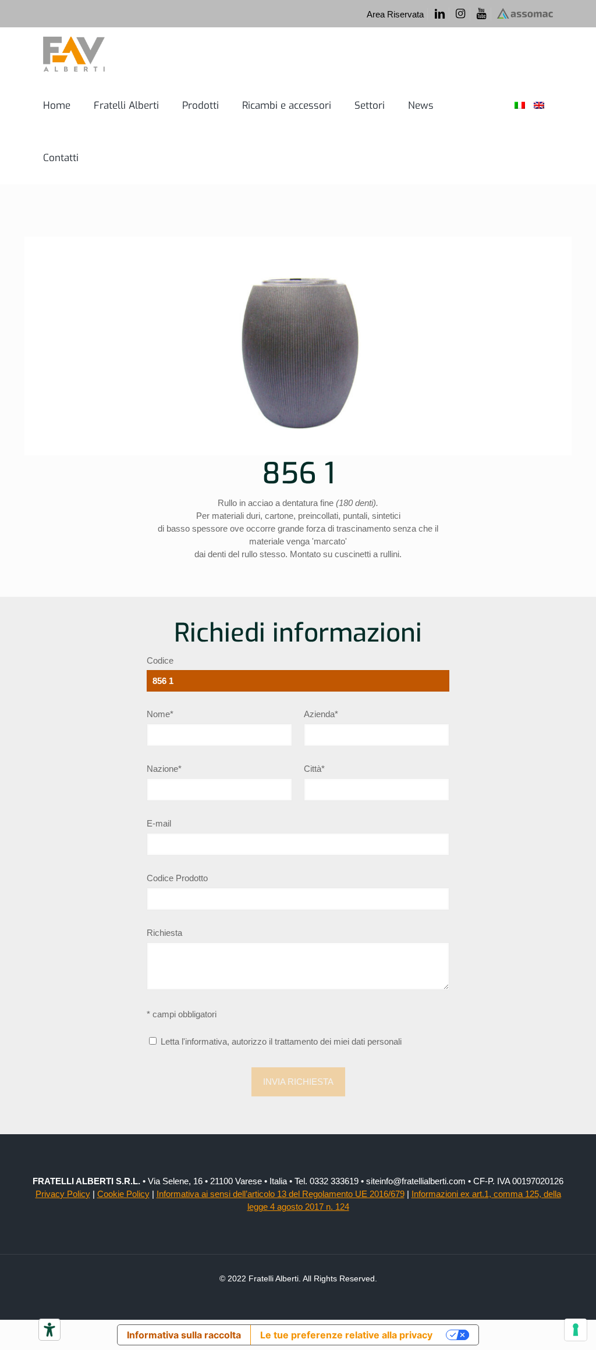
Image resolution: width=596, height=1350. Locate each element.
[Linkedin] (439, 14)
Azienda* (321, 714)
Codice (160, 660)
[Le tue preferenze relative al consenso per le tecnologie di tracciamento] (576, 1330)
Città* (314, 769)
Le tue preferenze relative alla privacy (346, 1335)
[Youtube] (481, 14)
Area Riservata (395, 14)
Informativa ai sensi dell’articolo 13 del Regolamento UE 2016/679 (281, 1194)
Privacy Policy (63, 1194)
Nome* (160, 714)
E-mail (159, 823)
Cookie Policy (123, 1194)
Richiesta (164, 933)
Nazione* (164, 769)
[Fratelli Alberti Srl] (74, 53)
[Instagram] (460, 14)
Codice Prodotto (177, 878)
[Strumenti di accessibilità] (49, 1330)
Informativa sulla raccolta (184, 1335)
